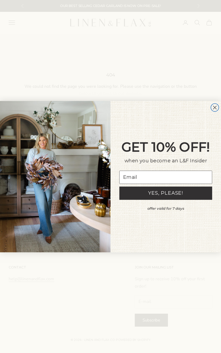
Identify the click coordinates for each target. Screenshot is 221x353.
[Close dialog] (215, 107)
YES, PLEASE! (165, 193)
